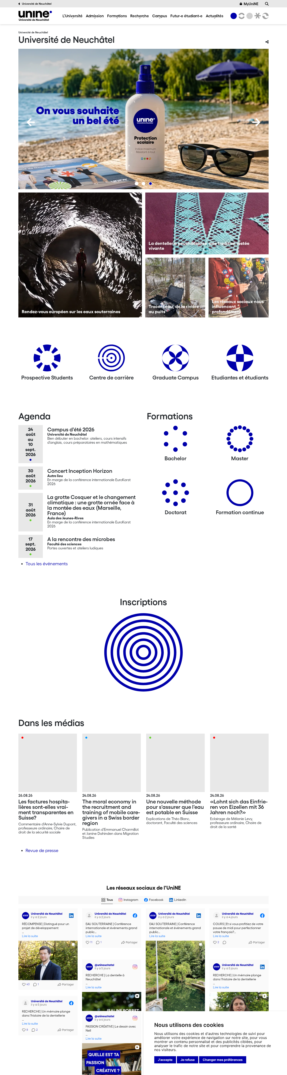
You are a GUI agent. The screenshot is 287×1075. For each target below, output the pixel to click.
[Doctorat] (175, 494)
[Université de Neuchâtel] (35, 16)
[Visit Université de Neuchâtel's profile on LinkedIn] (25, 915)
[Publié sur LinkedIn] (71, 915)
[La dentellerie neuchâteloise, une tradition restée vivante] (207, 223)
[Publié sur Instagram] (135, 959)
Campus (159, 16)
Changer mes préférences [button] (223, 1060)
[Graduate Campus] (175, 359)
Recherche (139, 16)
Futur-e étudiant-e (186, 16)
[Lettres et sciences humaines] (241, 16)
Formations (117, 16)
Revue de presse (42, 850)
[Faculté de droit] (257, 16)
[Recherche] (267, 4)
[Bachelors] (175, 440)
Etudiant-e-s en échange (142, 644)
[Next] (256, 122)
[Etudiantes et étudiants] (240, 359)
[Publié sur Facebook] (135, 915)
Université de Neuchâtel (37, 3)
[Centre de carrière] (111, 359)
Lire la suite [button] (30, 936)
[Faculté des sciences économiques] (265, 16)
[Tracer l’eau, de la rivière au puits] (175, 288)
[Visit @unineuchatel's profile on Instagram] (89, 959)
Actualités (214, 16)
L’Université (73, 16)
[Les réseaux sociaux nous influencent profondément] (239, 288)
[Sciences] (249, 16)
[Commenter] (223, 942)
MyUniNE (251, 4)
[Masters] (240, 440)
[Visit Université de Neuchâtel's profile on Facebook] (89, 915)
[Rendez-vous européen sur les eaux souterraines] (80, 255)
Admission (95, 16)
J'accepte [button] (165, 1060)
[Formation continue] (240, 494)
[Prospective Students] (47, 359)
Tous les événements (47, 563)
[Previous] (30, 122)
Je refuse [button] (187, 1060)
